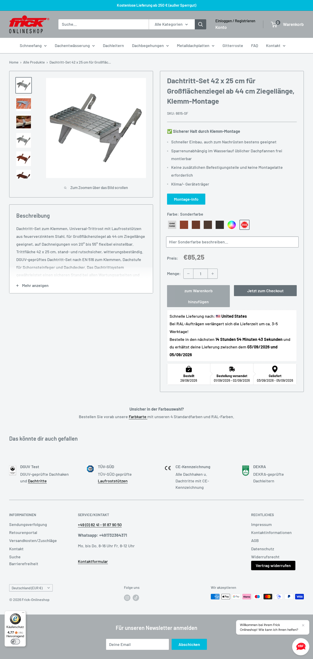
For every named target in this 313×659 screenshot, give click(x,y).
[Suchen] (200, 24)
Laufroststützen (113, 480)
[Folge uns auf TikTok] (136, 597)
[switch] (15, 641)
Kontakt (273, 45)
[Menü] (23, 613)
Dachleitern (113, 45)
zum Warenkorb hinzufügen (198, 296)
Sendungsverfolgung (28, 524)
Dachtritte (37, 480)
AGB (255, 540)
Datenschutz (262, 548)
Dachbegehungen (148, 45)
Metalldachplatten (193, 45)
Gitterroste (232, 45)
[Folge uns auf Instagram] (127, 597)
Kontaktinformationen (271, 532)
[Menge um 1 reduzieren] (188, 273)
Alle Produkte (34, 62)
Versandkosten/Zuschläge (33, 540)
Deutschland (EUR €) (27, 588)
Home (14, 62)
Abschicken (189, 644)
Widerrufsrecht (265, 556)
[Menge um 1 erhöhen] (212, 273)
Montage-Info (186, 199)
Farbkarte (138, 416)
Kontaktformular (93, 561)
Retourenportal (23, 532)
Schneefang (31, 45)
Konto (221, 27)
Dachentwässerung (72, 45)
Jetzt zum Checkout (265, 290)
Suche (15, 556)
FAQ (254, 45)
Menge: (174, 273)
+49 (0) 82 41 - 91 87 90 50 (100, 524)
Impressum (261, 524)
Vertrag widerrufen (273, 565)
